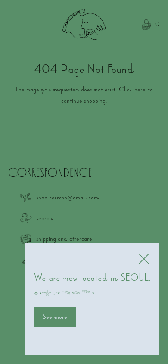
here (140, 89)
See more (55, 316)
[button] (149, 25)
